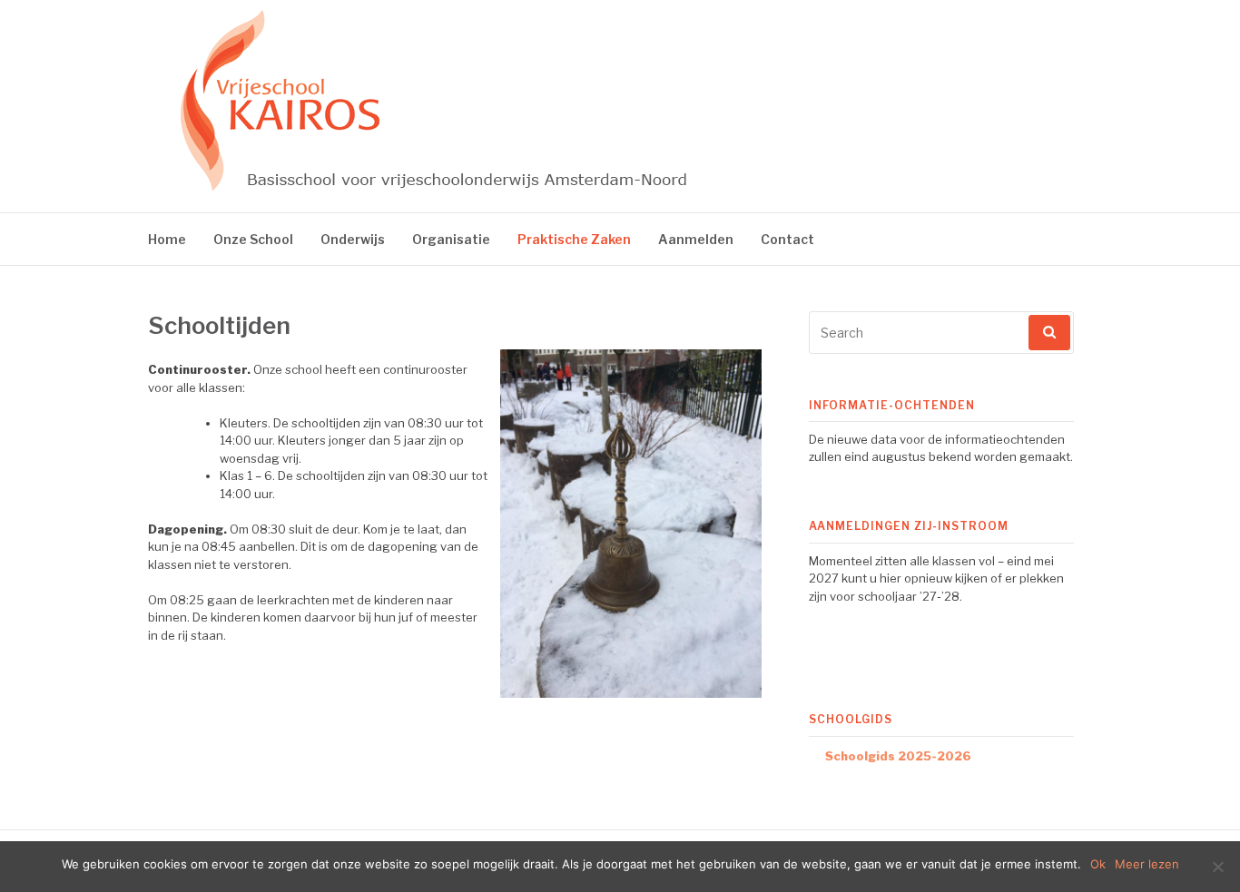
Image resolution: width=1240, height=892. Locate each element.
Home (167, 239)
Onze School (253, 239)
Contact (787, 239)
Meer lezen (1147, 864)
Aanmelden (695, 239)
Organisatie (451, 239)
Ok (1098, 864)
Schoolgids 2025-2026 (898, 756)
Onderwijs (352, 239)
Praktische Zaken (574, 239)
